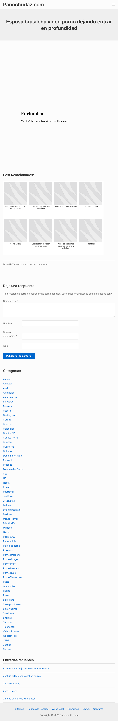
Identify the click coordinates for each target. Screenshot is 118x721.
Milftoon (7, 527)
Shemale (8, 617)
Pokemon (8, 550)
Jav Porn (8, 496)
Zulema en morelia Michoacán (19, 698)
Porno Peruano (11, 568)
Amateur (7, 383)
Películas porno (11, 545)
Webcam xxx (10, 635)
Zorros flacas (10, 691)
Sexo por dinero (12, 604)
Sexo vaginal (10, 608)
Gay (5, 473)
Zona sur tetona (11, 683)
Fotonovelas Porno (13, 469)
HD (4, 478)
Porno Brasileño (12, 554)
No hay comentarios (39, 264)
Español (7, 460)
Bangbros (8, 401)
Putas (6, 581)
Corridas (7, 442)
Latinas (7, 505)
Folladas (7, 464)
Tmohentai (9, 626)
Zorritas (7, 649)
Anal (5, 388)
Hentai (6, 482)
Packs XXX (9, 536)
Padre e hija (9, 541)
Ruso (6, 595)
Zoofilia (7, 644)
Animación (8, 392)
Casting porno (10, 415)
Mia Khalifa (9, 523)
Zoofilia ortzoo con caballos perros (22, 676)
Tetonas (7, 622)
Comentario (10, 301)
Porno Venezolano (13, 577)
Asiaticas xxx (10, 397)
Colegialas (8, 428)
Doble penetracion (13, 455)
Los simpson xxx (12, 509)
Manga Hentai (10, 518)
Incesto (7, 487)
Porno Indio (9, 563)
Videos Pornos (19, 264)
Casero (7, 410)
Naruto (6, 532)
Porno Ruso (9, 572)
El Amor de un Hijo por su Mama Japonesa (26, 668)
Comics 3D (9, 433)
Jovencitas (9, 500)
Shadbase (8, 613)
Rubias (6, 590)
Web (5, 345)
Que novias (9, 586)
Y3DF (6, 640)
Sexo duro (8, 599)
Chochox (8, 424)
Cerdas (7, 419)
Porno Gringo (10, 559)
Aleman (7, 379)
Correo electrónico (10, 334)
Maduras (7, 514)
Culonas (7, 451)
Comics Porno (10, 437)
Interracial (8, 491)
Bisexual (7, 406)
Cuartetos (8, 446)
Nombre (8, 323)
